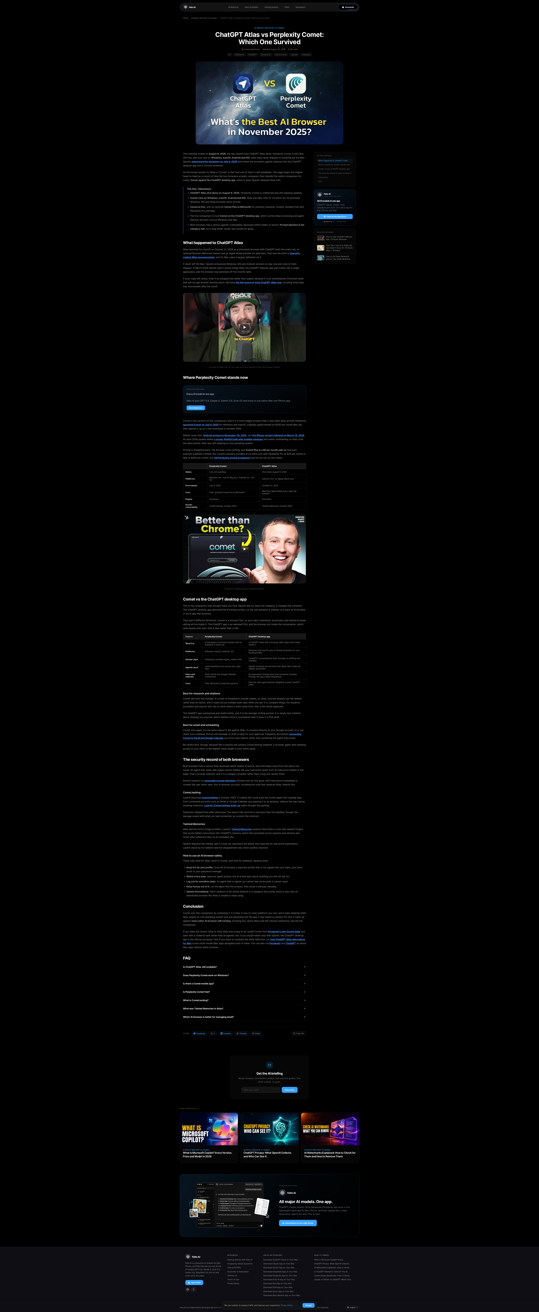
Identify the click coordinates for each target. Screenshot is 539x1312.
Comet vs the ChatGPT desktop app (334, 169)
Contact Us (232, 1275)
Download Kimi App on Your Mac (277, 1283)
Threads (243, 1033)
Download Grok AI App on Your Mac (279, 1279)
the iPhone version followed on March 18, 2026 (278, 435)
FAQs (287, 7)
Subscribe (289, 1090)
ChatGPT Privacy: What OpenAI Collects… (332, 1263)
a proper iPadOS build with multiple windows (238, 439)
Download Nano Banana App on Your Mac (281, 1295)
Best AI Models (251, 7)
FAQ (320, 181)
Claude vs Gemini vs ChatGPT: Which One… (333, 1279)
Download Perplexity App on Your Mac (280, 1275)
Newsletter (300, 7)
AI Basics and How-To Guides (204, 18)
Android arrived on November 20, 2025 (224, 435)
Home (185, 18)
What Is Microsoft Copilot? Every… (329, 1260)
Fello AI (192, 7)
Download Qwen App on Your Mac (278, 1291)
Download (349, 7)
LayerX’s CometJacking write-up (222, 805)
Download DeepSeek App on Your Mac (280, 1271)
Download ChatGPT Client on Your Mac (280, 1260)
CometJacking (210, 797)
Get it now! (196, 1282)
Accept (308, 1305)
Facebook (201, 1033)
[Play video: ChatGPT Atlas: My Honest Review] (244, 327)
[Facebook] (187, 1289)
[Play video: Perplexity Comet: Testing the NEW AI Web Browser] (244, 549)
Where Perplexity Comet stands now (334, 165)
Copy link (300, 1033)
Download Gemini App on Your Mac (278, 1267)
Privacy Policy (233, 1283)
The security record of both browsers (334, 173)
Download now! (196, 408)
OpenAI (294, 55)
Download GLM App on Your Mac (277, 1287)
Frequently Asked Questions (240, 1263)
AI (229, 55)
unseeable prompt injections (220, 780)
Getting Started (271, 7)
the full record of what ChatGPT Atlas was (259, 282)
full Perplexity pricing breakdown (232, 457)
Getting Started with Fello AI (239, 1260)
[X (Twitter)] (193, 1289)
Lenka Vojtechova (252, 49)
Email (257, 1033)
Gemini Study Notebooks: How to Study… (332, 1275)
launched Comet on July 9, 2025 (201, 424)
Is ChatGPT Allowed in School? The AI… (331, 1271)
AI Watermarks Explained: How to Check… (332, 1267)
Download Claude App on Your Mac (278, 1263)
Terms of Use (233, 1279)
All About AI (233, 7)
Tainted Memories (242, 829)
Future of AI (265, 55)
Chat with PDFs (234, 1267)
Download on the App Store (299, 1223)
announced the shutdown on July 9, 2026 (214, 161)
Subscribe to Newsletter (238, 1271)
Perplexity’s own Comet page (284, 931)
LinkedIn (227, 1033)
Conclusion (323, 177)
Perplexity (306, 55)
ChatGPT (252, 55)
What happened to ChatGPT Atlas (333, 160)
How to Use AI (281, 55)
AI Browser (239, 55)
